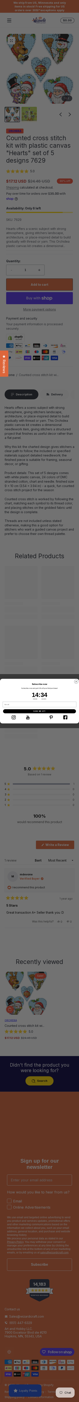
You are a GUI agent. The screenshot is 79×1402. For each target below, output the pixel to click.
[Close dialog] (76, 682)
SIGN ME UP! (39, 711)
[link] (14, 717)
